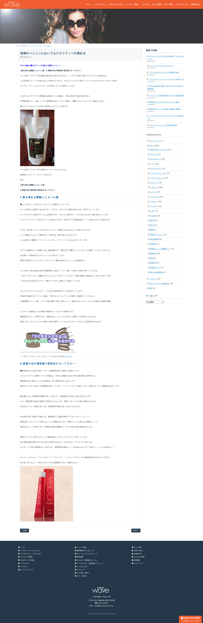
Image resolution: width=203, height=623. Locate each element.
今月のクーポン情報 (27, 560)
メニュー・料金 (132, 4)
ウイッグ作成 (81, 576)
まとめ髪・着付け (83, 573)
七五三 (152, 211)
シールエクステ (82, 566)
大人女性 (153, 216)
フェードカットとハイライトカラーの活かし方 (166, 79)
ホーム (88, 4)
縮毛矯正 (153, 253)
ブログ (151, 145)
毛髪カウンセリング (157, 234)
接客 (151, 230)
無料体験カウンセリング (85, 550)
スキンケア (154, 154)
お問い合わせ (138, 550)
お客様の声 (137, 554)
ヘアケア (153, 192)
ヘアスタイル (99, 4)
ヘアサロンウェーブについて (30, 550)
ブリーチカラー (155, 169)
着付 (150, 288)
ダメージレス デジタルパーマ (87, 554)
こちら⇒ (68, 356)
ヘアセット (154, 201)
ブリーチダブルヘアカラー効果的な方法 (164, 72)
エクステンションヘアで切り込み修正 (163, 125)
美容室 (152, 263)
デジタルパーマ (155, 159)
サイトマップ (138, 563)
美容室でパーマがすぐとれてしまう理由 (164, 102)
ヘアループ (81, 570)
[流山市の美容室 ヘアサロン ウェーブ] (11, 4)
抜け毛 (152, 225)
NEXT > (136, 530)
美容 (151, 258)
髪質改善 (80, 557)
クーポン (146, 4)
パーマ (152, 164)
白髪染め (153, 244)
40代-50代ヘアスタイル (159, 150)
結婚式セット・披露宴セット (160, 249)
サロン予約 (168, 4)
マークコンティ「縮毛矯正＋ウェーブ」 (90, 563)
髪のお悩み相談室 (156, 272)
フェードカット (154, 141)
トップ (22, 547)
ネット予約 (137, 547)
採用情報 (137, 560)
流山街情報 (154, 239)
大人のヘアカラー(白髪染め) (159, 283)
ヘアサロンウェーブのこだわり (31, 554)
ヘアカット (154, 183)
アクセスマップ (182, 4)
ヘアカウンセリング (157, 178)
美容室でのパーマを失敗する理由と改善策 (165, 109)
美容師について (155, 267)
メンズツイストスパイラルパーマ (161, 66)
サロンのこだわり (116, 4)
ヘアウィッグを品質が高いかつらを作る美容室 (166, 95)
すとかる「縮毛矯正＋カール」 (87, 560)
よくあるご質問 (139, 557)
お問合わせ (195, 4)
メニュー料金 (81, 547)
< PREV (24, 530)
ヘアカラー (154, 187)
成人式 (152, 220)
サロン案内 (156, 4)
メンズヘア (154, 206)
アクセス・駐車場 (26, 557)
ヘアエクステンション (158, 173)
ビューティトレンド (27, 570)
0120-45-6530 (191, 619)
